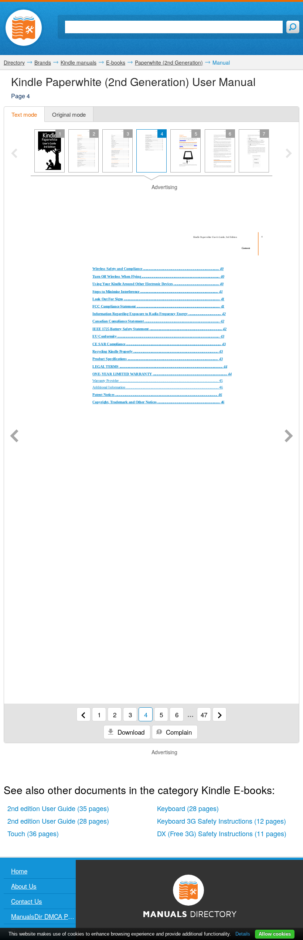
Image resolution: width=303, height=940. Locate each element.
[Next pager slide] (288, 154)
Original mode (69, 114)
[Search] (292, 27)
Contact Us (26, 901)
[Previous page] (14, 436)
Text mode (24, 114)
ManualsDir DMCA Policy (43, 916)
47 (204, 714)
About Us (24, 886)
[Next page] (288, 436)
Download (130, 731)
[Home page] (23, 27)
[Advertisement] (151, 200)
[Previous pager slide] (14, 154)
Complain (178, 731)
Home (19, 870)
